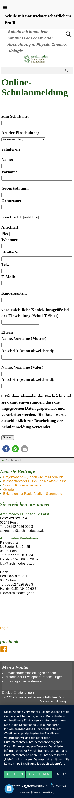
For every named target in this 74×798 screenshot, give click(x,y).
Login (4, 628)
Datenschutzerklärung (53, 701)
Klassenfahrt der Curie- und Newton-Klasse (35, 481)
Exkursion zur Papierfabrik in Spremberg (32, 493)
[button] (6, 448)
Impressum (25, 792)
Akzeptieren (39, 774)
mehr (61, 774)
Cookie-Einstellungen (18, 692)
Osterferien (11, 489)
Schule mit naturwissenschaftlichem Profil (40, 697)
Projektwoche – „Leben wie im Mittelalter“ (33, 477)
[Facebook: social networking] (4, 647)
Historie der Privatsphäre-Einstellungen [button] (34, 677)
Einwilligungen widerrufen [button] (24, 681)
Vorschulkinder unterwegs (22, 485)
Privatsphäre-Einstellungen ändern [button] (30, 673)
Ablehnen (15, 774)
